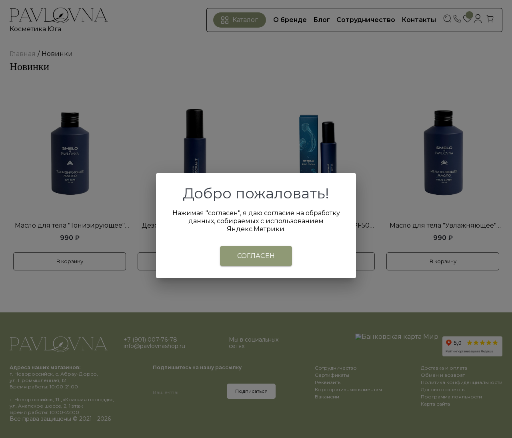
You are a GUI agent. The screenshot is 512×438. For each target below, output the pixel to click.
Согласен (256, 256)
